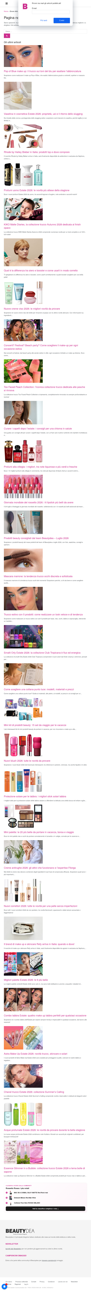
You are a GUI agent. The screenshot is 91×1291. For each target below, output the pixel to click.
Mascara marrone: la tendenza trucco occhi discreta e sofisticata (38, 576)
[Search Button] (7, 36)
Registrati (18, 1284)
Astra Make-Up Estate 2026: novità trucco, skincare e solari (35, 1053)
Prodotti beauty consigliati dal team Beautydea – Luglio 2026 (36, 538)
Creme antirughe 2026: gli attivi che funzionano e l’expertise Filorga (40, 867)
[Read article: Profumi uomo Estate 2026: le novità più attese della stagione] (45, 174)
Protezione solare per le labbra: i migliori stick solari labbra (35, 796)
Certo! (61, 20)
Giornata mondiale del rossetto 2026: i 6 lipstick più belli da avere (38, 502)
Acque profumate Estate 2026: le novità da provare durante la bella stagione (44, 1130)
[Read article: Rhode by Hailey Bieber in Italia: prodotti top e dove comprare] (45, 136)
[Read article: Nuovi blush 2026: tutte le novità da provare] (45, 745)
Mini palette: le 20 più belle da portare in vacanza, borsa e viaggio (39, 832)
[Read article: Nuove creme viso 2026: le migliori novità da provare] (45, 292)
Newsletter (74, 1282)
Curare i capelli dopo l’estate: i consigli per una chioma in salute (38, 428)
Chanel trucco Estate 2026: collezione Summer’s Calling (34, 1091)
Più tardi (43, 20)
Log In (26, 1284)
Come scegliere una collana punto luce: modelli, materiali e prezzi (39, 689)
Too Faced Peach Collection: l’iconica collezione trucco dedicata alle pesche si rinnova (44, 388)
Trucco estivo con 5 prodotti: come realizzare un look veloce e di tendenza (43, 614)
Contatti (33, 1282)
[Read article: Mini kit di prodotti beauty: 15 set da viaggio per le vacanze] (45, 709)
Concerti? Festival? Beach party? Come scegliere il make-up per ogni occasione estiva (41, 346)
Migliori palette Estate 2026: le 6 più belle (26, 979)
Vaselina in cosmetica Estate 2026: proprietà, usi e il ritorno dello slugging (43, 113)
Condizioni (51, 1282)
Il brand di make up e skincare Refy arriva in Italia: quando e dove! (39, 944)
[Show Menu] (7, 3)
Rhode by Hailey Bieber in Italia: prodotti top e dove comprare (37, 152)
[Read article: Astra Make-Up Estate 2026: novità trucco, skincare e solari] (45, 1037)
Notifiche (8, 1284)
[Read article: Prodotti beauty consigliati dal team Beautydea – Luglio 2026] (45, 522)
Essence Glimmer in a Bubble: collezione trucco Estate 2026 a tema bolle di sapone (44, 1169)
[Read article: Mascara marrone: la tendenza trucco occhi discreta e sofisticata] (45, 560)
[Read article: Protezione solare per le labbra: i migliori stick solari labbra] (45, 780)
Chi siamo (9, 1282)
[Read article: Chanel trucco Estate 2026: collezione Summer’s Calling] (45, 1076)
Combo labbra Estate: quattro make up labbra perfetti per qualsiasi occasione (45, 1015)
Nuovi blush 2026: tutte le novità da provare (27, 760)
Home (6, 11)
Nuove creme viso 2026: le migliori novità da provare (32, 308)
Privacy (42, 1282)
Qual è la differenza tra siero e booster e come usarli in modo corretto (41, 270)
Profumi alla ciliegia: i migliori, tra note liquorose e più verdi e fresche (40, 466)
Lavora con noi (62, 1282)
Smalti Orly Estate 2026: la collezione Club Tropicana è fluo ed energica (42, 652)
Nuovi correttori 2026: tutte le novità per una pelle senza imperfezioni (40, 906)
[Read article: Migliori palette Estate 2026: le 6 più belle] (45, 964)
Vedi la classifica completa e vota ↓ (45, 1209)
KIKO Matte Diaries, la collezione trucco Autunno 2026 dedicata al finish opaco (42, 226)
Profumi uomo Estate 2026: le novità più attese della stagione (36, 190)
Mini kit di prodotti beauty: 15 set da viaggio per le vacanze (35, 725)
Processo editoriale (21, 1282)
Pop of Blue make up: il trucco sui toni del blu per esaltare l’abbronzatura (42, 71)
